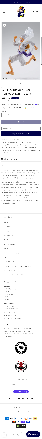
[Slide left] (17, 83)
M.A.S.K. (6, 231)
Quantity (3, 111)
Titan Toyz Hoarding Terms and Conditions (17, 266)
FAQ (5, 257)
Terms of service (11, 435)
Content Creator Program (12, 253)
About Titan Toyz (9, 235)
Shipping (3, 100)
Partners (6, 248)
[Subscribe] (31, 384)
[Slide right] (25, 83)
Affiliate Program (9, 270)
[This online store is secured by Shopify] (21, 428)
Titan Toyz (9, 431)
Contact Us (7, 226)
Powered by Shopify (17, 431)
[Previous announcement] (3, 2)
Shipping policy (21, 435)
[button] (4, 12)
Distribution (8, 240)
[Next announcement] (38, 2)
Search (6, 222)
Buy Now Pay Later (10, 244)
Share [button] (5, 165)
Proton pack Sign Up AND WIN (13, 275)
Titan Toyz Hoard (9, 262)
